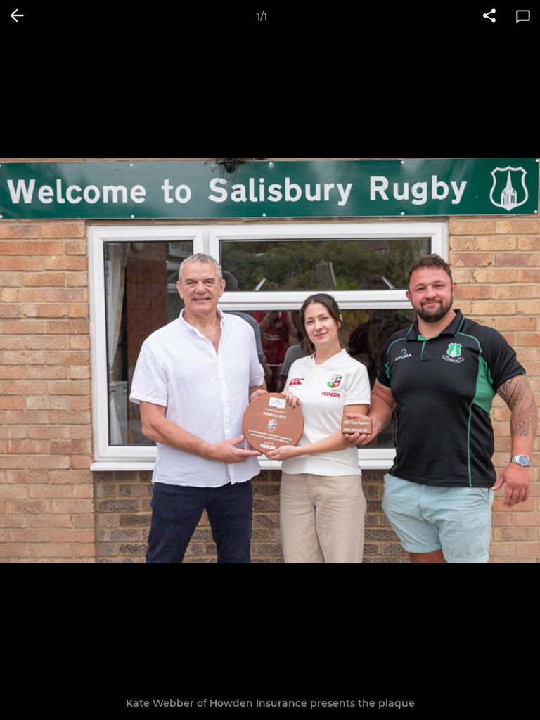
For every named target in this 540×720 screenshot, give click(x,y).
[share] (489, 17)
